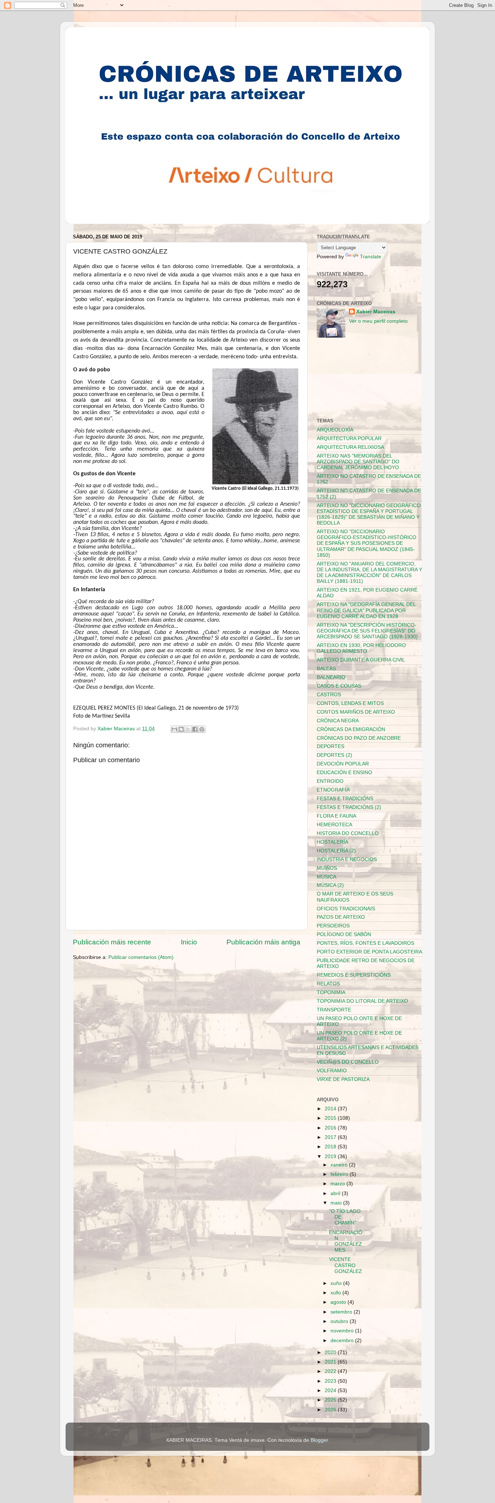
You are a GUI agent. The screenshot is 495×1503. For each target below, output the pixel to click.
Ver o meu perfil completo (378, 321)
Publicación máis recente (112, 942)
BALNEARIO (331, 677)
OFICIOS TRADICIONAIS (346, 908)
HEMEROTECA (334, 824)
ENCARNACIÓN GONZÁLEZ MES (345, 1241)
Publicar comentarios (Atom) (141, 957)
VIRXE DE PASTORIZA (343, 1079)
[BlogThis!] (181, 729)
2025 (331, 1400)
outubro (340, 1321)
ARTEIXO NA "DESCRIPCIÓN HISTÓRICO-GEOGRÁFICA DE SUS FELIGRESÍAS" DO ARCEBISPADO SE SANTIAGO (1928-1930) (367, 630)
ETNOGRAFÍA (333, 790)
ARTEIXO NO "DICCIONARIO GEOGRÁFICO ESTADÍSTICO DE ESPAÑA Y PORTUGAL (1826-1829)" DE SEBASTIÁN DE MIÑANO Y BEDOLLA (369, 514)
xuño (336, 1283)
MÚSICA (326, 877)
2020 (331, 1352)
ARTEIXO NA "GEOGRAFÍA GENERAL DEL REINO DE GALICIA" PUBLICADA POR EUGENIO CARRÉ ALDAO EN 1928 (366, 610)
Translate (370, 256)
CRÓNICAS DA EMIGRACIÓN (351, 729)
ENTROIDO (330, 781)
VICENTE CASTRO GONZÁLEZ (345, 1265)
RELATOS (328, 983)
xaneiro (339, 1165)
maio (336, 1203)
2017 (331, 1137)
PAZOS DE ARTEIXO (341, 917)
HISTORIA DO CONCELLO (348, 833)
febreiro (340, 1174)
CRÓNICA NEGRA (338, 720)
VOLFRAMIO (332, 1070)
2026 (331, 1409)
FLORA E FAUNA (336, 816)
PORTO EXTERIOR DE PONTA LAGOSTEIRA (369, 952)
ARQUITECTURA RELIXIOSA (350, 447)
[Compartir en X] (188, 729)
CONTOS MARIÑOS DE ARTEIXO (356, 712)
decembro (342, 1340)
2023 (331, 1381)
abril (336, 1193)
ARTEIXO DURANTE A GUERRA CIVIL (361, 660)
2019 (331, 1156)
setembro (342, 1312)
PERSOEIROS (333, 925)
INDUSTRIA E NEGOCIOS (347, 859)
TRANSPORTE (334, 1010)
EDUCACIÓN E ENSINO (344, 772)
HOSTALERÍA (332, 842)
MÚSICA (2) (330, 885)
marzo (338, 1183)
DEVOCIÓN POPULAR (343, 764)
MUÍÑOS (327, 868)
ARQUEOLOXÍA (335, 430)
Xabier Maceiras (375, 311)
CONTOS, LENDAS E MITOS (350, 703)
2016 (331, 1128)
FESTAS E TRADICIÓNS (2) (349, 807)
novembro (342, 1330)
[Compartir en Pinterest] (201, 729)
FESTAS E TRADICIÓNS (345, 798)
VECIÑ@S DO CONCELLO (348, 1062)
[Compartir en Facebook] (195, 729)
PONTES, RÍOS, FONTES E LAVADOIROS (365, 943)
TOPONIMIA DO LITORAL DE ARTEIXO (362, 1001)
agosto (339, 1302)
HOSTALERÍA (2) (336, 850)
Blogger (319, 1440)
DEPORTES (330, 746)
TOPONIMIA (331, 992)
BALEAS (326, 668)
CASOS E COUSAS (339, 686)
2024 (331, 1390)
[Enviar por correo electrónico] (174, 729)
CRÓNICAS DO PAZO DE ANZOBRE (359, 738)
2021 (331, 1362)
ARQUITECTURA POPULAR (349, 438)
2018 (331, 1146)
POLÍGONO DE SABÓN (344, 934)
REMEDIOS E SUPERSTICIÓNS (354, 975)
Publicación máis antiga (263, 942)
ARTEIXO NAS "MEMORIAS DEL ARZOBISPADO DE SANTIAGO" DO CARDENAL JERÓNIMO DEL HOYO (358, 461)
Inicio (189, 942)
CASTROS (329, 694)
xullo (336, 1292)
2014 (331, 1108)
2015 (331, 1118)
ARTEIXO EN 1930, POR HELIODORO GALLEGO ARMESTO (361, 648)
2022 (331, 1371)
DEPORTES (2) (334, 755)
